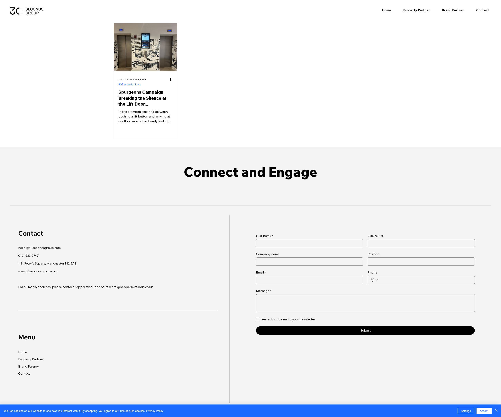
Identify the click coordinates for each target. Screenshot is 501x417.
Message (263, 291)
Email (261, 272)
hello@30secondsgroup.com (39, 248)
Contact (24, 373)
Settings (466, 411)
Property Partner (30, 359)
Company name (267, 254)
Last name (375, 236)
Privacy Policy (154, 411)
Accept (484, 411)
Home (22, 352)
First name (264, 236)
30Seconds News (129, 84)
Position (373, 254)
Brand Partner (28, 366)
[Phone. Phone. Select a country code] (374, 280)
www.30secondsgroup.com (38, 271)
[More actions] (171, 79)
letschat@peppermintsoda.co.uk (129, 287)
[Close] (496, 411)
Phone (372, 272)
